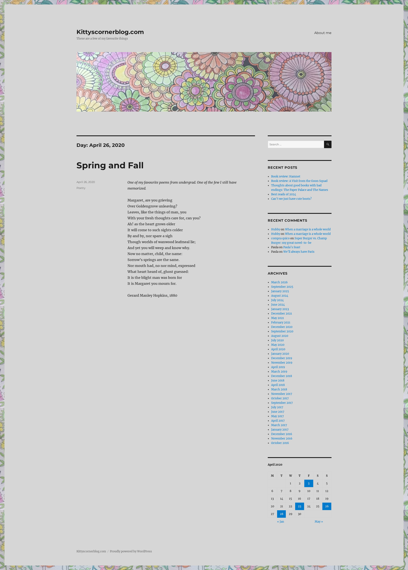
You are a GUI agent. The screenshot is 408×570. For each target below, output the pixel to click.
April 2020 (278, 349)
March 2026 (279, 282)
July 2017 (277, 407)
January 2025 (280, 291)
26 (327, 506)
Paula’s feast (291, 247)
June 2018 (277, 380)
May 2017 (277, 416)
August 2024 (279, 296)
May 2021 (277, 318)
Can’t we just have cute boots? (291, 199)
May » (319, 521)
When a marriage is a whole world (308, 229)
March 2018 (279, 389)
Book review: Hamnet (285, 176)
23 (299, 506)
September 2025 (282, 287)
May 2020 (277, 345)
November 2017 (281, 394)
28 (281, 514)
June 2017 (277, 412)
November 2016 (281, 438)
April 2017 (278, 421)
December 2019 (281, 358)
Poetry (80, 188)
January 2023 (280, 309)
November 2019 (281, 362)
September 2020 (282, 331)
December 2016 (281, 434)
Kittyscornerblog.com (110, 31)
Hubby (275, 229)
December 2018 (281, 376)
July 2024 (277, 300)
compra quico (280, 238)
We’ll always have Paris (298, 252)
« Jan (280, 521)
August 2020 (279, 336)
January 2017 (280, 429)
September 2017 (282, 403)
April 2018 (278, 385)
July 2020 (277, 340)
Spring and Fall (110, 165)
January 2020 (280, 354)
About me (323, 33)
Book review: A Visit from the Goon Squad (299, 181)
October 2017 (280, 398)
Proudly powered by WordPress (131, 551)
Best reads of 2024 (283, 194)
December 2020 (281, 327)
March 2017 (279, 425)
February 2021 (280, 322)
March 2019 (279, 371)
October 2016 (280, 443)
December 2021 (281, 313)
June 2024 (278, 304)
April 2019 (278, 367)
